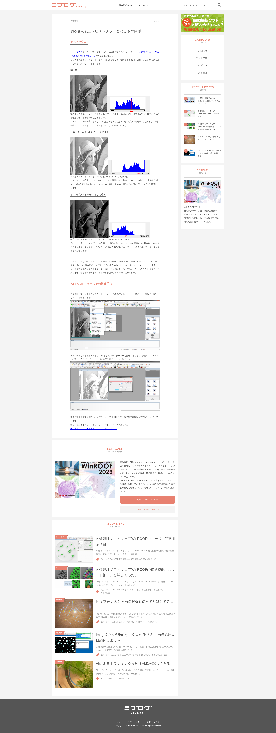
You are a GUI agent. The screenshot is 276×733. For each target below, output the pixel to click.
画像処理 (202, 73)
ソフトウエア (203, 58)
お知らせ (202, 50)
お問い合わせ (153, 722)
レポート (202, 65)
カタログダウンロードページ (148, 500)
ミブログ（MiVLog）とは (194, 5)
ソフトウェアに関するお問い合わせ (148, 509)
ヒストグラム (76, 52)
